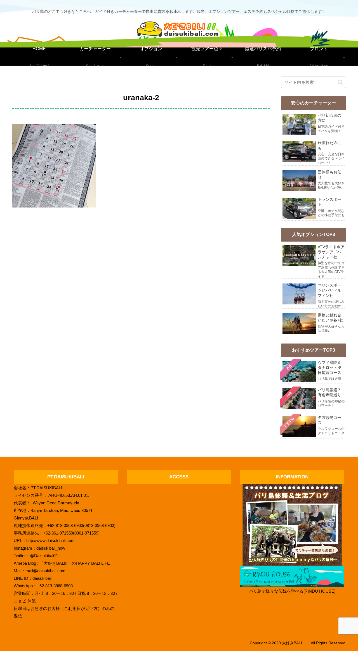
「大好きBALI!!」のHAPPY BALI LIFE (74, 563)
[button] (340, 82)
